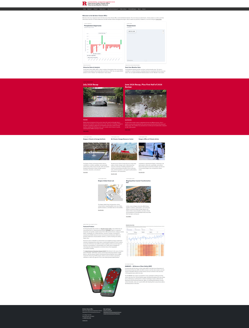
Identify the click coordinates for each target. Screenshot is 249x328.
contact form (158, 19)
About (139, 9)
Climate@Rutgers (132, 9)
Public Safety (123, 9)
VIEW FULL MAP (131, 31)
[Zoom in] (163, 31)
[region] (146, 45)
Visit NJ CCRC (114, 174)
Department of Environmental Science (112, 312)
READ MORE (86, 131)
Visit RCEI (85, 172)
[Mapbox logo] (130, 60)
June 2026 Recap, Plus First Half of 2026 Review (143, 85)
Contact (144, 9)
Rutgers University (107, 310)
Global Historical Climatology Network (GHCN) (95, 251)
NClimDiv (108, 230)
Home (84, 9)
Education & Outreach (113, 9)
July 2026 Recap (90, 84)
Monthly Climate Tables (106, 228)
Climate (95, 9)
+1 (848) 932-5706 (86, 318)
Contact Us (84, 320)
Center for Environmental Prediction (111, 313)
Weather (89, 9)
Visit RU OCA (141, 172)
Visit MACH (128, 216)
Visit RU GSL (101, 210)
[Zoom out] (163, 33)
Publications (102, 9)
